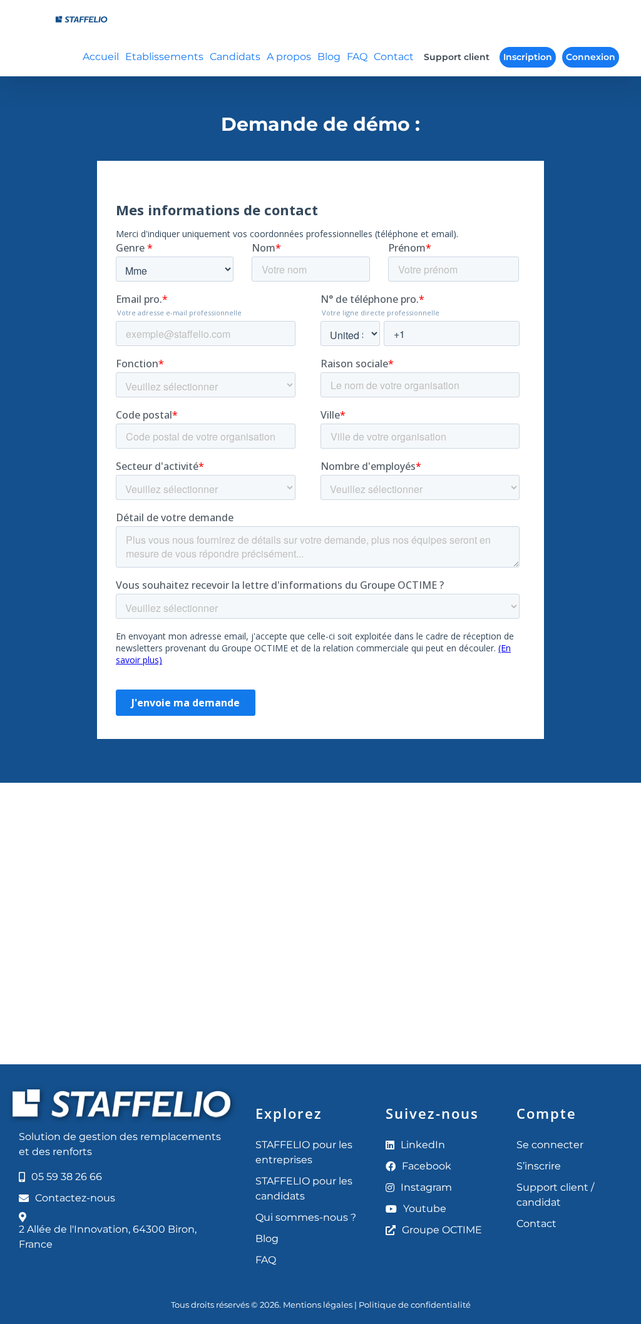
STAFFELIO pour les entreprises (303, 1152)
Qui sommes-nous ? (305, 1217)
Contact (536, 1224)
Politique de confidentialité (415, 1305)
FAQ (265, 1260)
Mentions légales (317, 1305)
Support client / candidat (555, 1194)
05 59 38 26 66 (66, 1177)
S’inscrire (538, 1166)
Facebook (426, 1166)
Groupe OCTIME (442, 1230)
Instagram (426, 1187)
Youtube (424, 1209)
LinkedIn (423, 1145)
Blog (267, 1239)
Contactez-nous (75, 1198)
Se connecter (549, 1145)
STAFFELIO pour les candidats (303, 1188)
